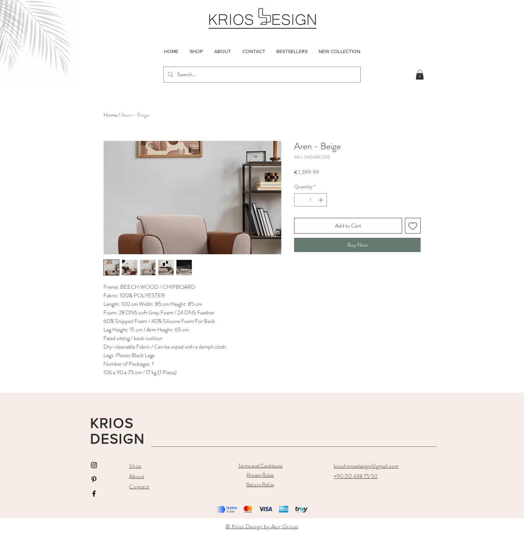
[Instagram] (94, 465)
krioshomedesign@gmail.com (366, 466)
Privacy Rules (260, 474)
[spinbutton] (310, 200)
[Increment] (321, 200)
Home (110, 115)
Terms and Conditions (260, 465)
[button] (420, 74)
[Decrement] (299, 200)
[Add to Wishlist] (413, 226)
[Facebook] (94, 494)
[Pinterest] (94, 479)
